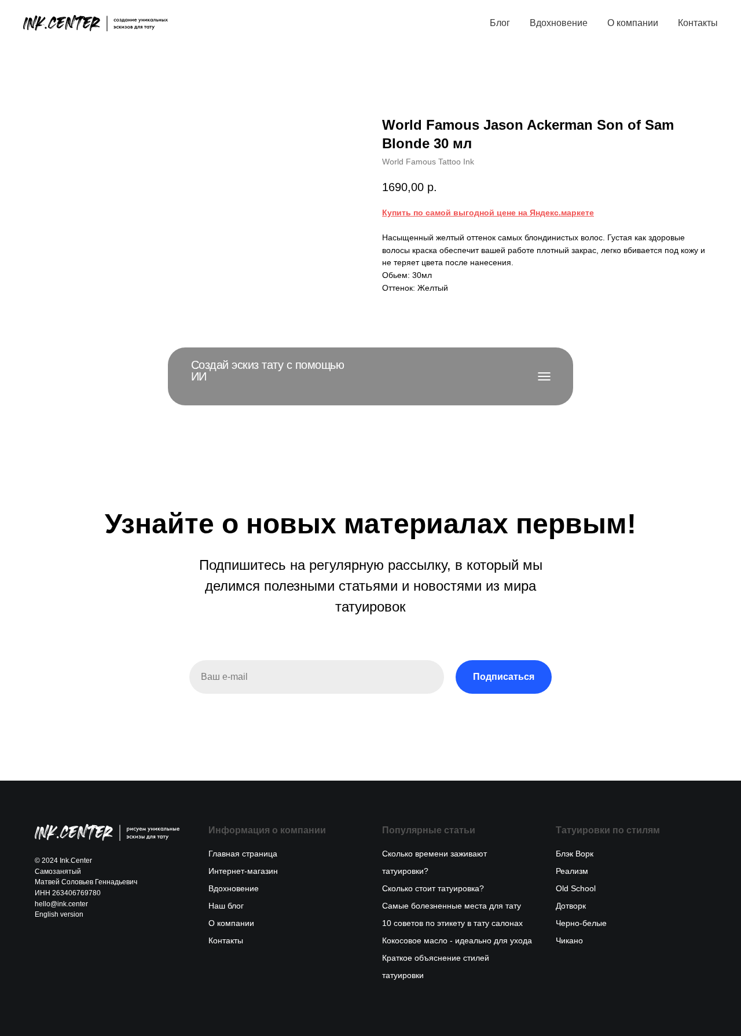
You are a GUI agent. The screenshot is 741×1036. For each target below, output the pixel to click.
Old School (576, 888)
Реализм (572, 871)
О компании (632, 23)
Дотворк (571, 905)
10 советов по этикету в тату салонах (452, 923)
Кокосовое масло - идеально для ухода (457, 940)
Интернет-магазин (243, 871)
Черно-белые (581, 923)
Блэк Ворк (574, 853)
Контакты (698, 23)
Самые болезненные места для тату (451, 905)
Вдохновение (559, 23)
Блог (500, 23)
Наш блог (226, 905)
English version (59, 914)
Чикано (569, 940)
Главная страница (242, 853)
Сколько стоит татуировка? (433, 888)
